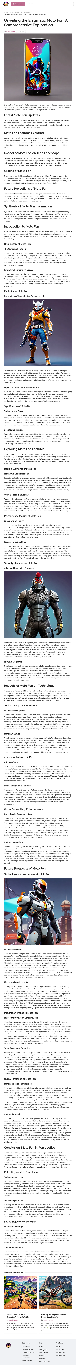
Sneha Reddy (10, 31)
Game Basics (14, 12)
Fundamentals (26, 12)
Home (6, 12)
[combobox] (49, 4)
